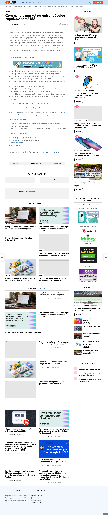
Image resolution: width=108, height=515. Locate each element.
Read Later (18, 163)
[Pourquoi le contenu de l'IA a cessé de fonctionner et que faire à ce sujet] (54, 242)
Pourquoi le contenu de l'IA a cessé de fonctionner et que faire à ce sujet (54, 254)
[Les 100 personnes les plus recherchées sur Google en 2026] (54, 449)
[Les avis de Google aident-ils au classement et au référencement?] (78, 343)
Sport (67, 6)
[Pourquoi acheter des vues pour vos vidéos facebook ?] (88, 298)
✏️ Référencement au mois (38, 502)
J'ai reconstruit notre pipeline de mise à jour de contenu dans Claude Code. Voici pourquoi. (54, 431)
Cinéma (15, 6)
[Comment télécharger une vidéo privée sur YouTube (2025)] (20, 418)
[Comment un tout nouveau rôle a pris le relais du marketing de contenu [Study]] (54, 215)
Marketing (50, 6)
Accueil (21, 2)
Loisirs (39, 6)
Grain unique (15, 138)
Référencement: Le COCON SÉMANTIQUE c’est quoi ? (85, 66)
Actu (6, 6)
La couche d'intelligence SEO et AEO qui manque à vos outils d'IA (53, 279)
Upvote (20, 180)
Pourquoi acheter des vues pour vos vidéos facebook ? (87, 309)
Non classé (57, 6)
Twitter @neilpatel (17, 143)
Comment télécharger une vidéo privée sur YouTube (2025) (18, 430)
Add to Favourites (36, 163)
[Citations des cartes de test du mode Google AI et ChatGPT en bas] (20, 267)
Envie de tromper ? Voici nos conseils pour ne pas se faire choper (85, 37)
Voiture (76, 6)
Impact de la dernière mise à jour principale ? (19, 239)
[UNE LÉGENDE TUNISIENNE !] (78, 336)
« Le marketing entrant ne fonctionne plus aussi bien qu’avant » (32, 115)
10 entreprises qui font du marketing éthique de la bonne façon (87, 184)
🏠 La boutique (34, 497)
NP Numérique (16, 140)
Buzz (10, 6)
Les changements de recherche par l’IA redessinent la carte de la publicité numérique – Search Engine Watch (20, 474)
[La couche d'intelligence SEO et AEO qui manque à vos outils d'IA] (54, 267)
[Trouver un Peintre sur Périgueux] (78, 321)
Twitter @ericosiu (17, 145)
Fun (25, 6)
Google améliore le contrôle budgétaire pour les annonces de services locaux (87, 125)
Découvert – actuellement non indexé (90, 370)
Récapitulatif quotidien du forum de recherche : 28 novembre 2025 (90, 374)
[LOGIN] (90, 2)
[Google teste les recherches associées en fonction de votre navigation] (20, 215)
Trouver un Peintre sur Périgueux (90, 319)
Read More (78, 43)
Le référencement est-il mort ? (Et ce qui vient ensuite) (90, 380)
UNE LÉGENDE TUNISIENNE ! (91, 334)
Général (29, 6)
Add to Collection (56, 163)
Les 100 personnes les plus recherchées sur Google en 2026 (52, 460)
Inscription (30, 2)
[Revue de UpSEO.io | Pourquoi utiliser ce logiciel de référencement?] (88, 83)
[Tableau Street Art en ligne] (78, 328)
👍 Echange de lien (35, 500)
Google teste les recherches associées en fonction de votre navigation (20, 227)
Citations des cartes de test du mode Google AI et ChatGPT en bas (20, 279)
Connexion (40, 2)
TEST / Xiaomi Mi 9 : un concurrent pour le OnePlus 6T (86, 154)
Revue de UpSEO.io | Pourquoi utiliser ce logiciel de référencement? (86, 95)
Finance (20, 6)
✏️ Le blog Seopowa (36, 495)
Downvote (54, 180)
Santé (62, 6)
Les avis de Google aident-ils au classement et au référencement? (92, 342)
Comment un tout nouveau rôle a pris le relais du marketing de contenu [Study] (54, 228)
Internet (35, 6)
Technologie (87, 150)
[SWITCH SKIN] (99, 6)
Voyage (81, 6)
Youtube (63, 112)
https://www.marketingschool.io (25, 103)
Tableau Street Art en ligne (91, 326)
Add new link (97, 2)
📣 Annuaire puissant (36, 499)
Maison (44, 6)
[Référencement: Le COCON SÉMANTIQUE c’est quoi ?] (88, 55)
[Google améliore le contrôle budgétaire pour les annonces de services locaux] (88, 113)
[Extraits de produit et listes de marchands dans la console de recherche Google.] (2, 257)
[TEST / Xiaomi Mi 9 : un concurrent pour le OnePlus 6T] (88, 143)
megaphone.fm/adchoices (50, 152)
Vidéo (71, 6)
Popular (77, 18)
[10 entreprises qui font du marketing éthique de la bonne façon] (88, 172)
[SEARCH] (102, 6)
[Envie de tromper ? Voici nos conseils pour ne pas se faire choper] (88, 25)
